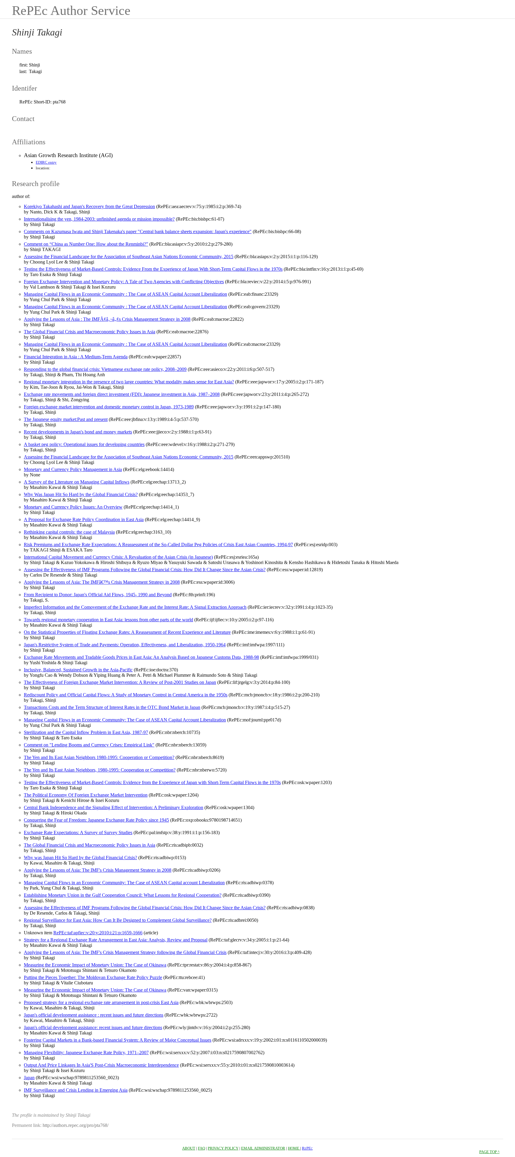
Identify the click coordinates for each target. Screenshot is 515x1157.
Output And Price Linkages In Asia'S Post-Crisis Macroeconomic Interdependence (101, 1065)
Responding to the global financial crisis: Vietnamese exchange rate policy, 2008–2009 (105, 369)
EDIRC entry (46, 162)
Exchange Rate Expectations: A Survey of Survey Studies (78, 832)
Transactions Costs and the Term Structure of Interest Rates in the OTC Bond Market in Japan (112, 707)
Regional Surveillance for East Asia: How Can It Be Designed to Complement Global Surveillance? (118, 920)
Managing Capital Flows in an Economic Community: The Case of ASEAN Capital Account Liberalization (125, 719)
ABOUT (188, 1148)
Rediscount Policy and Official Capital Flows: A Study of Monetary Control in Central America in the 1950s (125, 694)
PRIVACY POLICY (223, 1148)
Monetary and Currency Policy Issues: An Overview (73, 506)
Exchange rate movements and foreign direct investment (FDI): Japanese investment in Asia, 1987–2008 (122, 394)
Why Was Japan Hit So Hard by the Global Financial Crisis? (81, 494)
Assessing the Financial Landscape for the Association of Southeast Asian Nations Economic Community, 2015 (128, 256)
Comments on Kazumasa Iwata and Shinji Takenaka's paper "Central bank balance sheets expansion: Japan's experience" (138, 231)
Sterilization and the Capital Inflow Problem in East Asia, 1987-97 (86, 732)
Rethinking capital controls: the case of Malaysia (69, 532)
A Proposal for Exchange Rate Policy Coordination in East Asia (84, 519)
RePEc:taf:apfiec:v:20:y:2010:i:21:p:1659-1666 (97, 932)
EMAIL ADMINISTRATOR (263, 1148)
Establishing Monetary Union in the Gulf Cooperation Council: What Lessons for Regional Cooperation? (122, 895)
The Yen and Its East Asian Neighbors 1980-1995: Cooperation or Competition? (99, 757)
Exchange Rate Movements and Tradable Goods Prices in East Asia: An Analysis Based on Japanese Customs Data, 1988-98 (141, 657)
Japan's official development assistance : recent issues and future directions (93, 1014)
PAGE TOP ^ (489, 1152)
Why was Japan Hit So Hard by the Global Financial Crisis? (80, 857)
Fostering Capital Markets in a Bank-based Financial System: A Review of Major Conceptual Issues (117, 1040)
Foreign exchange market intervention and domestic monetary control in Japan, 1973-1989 (109, 406)
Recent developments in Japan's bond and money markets (78, 431)
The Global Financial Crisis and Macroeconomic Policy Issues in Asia (89, 331)
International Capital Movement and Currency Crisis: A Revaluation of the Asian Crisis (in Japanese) (118, 557)
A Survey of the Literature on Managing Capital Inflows (76, 481)
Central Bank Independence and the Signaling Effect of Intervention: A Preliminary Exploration (113, 807)
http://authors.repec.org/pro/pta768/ (75, 1125)
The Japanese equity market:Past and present (66, 419)
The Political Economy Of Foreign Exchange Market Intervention (86, 794)
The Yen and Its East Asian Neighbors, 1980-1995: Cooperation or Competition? (100, 769)
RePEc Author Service (71, 10)
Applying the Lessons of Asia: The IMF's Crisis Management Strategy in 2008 (97, 870)
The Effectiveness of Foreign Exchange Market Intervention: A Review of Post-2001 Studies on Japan (120, 682)
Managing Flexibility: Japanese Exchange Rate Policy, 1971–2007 (86, 1052)
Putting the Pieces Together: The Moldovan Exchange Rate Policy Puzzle (93, 977)
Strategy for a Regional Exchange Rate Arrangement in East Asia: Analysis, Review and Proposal (115, 939)
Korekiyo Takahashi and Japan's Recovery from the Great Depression (89, 206)
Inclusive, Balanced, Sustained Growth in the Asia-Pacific (78, 669)
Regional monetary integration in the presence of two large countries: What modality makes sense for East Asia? (129, 381)
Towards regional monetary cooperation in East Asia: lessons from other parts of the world (108, 619)
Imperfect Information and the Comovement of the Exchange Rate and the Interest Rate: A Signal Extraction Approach (135, 607)
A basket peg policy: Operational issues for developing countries (84, 444)
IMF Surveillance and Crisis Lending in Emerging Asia (76, 1090)
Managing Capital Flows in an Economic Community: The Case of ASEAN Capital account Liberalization (124, 882)
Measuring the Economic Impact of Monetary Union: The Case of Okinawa (95, 964)
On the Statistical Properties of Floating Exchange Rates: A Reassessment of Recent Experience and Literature (127, 632)
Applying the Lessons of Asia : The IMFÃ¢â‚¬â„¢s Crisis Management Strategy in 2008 (107, 319)
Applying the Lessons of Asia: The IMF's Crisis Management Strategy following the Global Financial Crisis (125, 952)
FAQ (201, 1148)
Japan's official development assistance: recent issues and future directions (93, 1027)
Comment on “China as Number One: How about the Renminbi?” (86, 244)
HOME (294, 1148)
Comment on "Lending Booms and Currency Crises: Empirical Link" (89, 744)
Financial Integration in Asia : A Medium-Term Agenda (76, 356)
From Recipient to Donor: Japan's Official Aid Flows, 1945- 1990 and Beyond (98, 594)
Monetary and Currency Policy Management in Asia (73, 469)
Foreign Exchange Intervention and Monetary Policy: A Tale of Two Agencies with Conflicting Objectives (124, 281)
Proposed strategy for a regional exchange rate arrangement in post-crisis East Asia (101, 1002)
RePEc (307, 1148)
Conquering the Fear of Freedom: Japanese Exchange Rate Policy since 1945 (96, 820)
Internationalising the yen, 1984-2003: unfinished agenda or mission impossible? (99, 219)
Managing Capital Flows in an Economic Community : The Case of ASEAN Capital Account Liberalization (125, 294)
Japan (29, 1077)
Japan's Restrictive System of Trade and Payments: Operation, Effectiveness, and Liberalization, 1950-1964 (125, 644)
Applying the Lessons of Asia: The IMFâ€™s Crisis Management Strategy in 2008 (102, 582)
